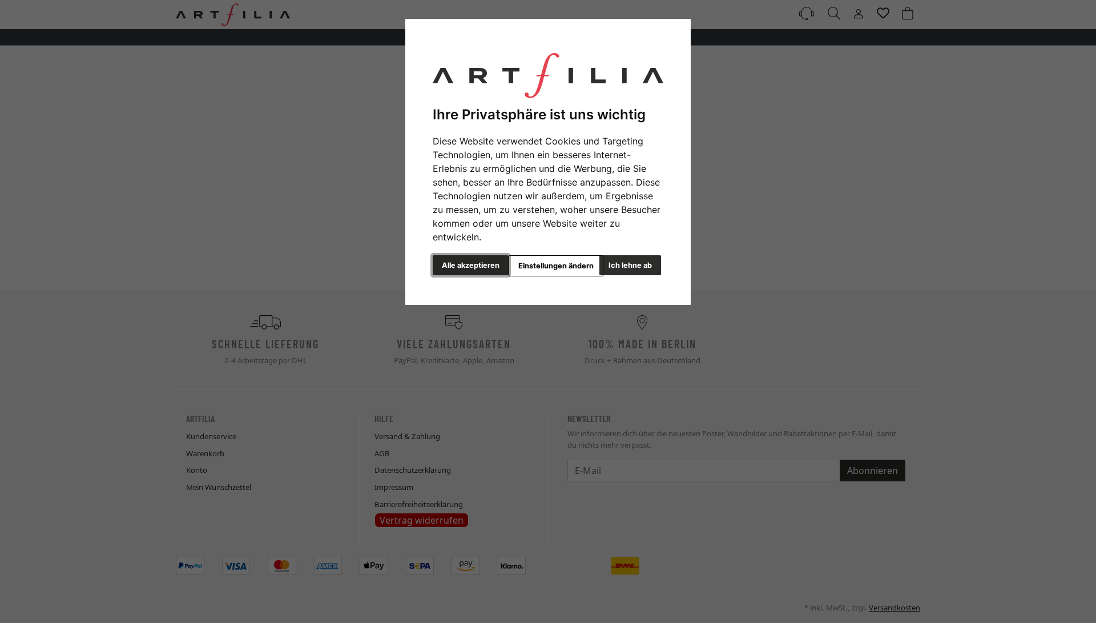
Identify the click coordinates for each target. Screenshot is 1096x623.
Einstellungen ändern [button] (556, 266)
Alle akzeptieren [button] (470, 265)
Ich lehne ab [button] (630, 265)
